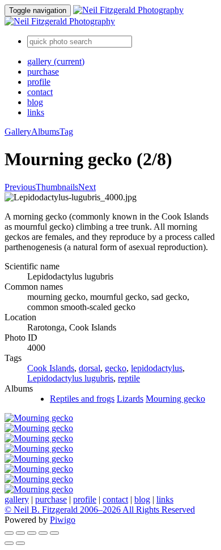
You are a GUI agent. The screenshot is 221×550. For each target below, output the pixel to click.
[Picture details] (43, 533)
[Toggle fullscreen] (20, 533)
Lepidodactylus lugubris (70, 378)
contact (40, 92)
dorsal (89, 368)
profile (38, 82)
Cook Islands (50, 368)
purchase (43, 71)
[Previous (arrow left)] (9, 543)
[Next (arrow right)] (20, 543)
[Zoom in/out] (31, 533)
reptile (129, 378)
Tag (66, 131)
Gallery (18, 131)
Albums (45, 131)
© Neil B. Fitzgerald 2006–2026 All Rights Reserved (100, 509)
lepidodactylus (156, 368)
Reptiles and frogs (82, 398)
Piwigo (62, 520)
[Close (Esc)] (9, 533)
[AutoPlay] (54, 533)
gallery (55, 61)
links (35, 112)
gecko (115, 368)
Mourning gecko (175, 398)
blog (35, 102)
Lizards (130, 398)
